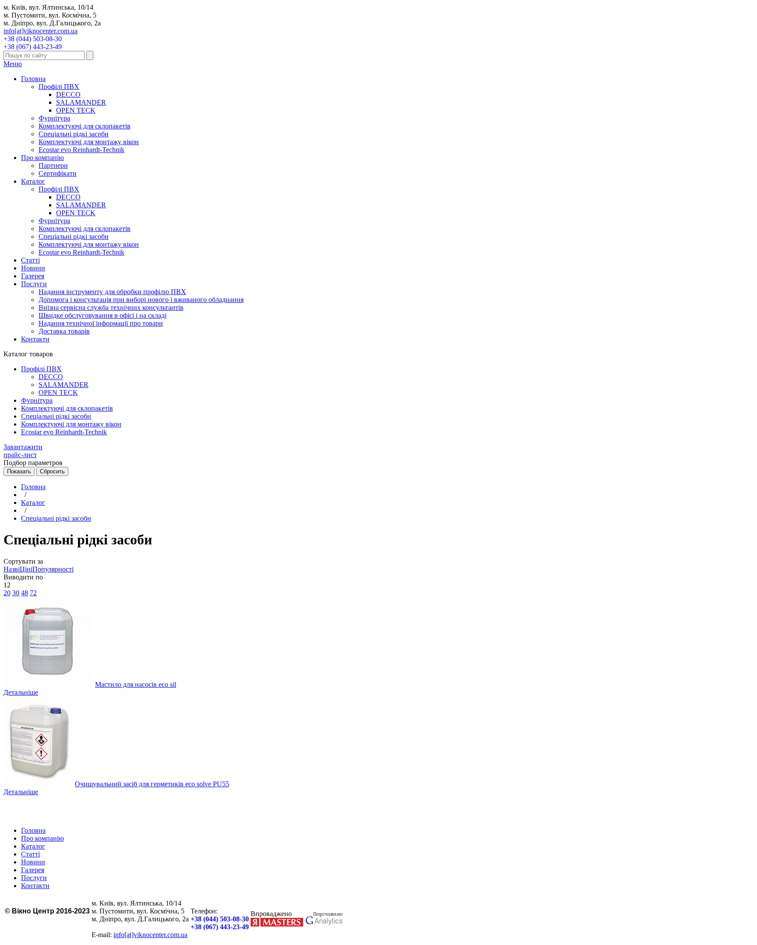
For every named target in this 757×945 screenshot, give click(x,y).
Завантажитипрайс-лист (23, 450)
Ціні (26, 569)
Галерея (32, 276)
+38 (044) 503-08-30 (33, 39)
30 (15, 593)
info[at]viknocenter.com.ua (41, 31)
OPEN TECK (76, 110)
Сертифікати (58, 173)
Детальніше (21, 692)
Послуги (34, 284)
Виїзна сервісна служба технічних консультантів (111, 307)
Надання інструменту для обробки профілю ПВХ (112, 291)
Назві (12, 569)
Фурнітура (54, 118)
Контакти (35, 339)
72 (33, 593)
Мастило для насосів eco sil (135, 684)
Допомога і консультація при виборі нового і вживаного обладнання (141, 299)
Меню (13, 64)
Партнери (53, 165)
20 (7, 593)
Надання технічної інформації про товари (101, 323)
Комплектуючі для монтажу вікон (89, 142)
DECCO (68, 94)
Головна (33, 78)
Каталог (33, 181)
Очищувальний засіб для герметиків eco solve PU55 (152, 784)
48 (24, 593)
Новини (33, 268)
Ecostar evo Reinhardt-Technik (81, 149)
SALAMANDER (81, 102)
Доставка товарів (64, 331)
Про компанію (42, 157)
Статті (30, 260)
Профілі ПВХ (59, 86)
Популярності (53, 569)
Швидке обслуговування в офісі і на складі (102, 315)
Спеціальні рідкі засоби (74, 134)
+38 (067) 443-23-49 (33, 46)
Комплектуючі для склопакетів (85, 126)
